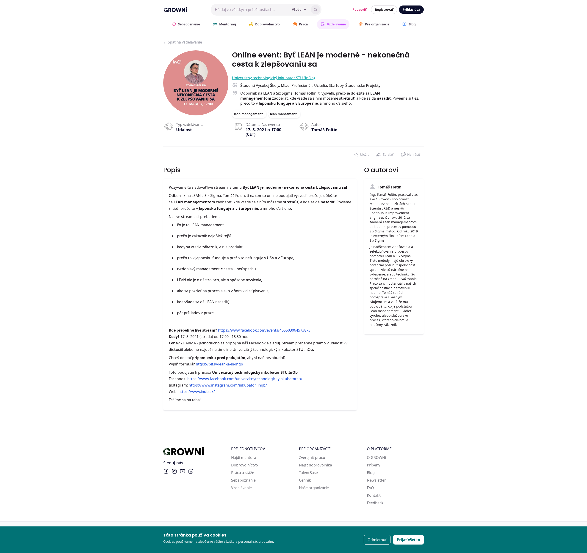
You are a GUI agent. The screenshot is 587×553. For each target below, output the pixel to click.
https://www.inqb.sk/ (196, 391)
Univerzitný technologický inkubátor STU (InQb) (273, 77)
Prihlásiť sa (411, 9)
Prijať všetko (408, 539)
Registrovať (384, 9)
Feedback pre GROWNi (386, 502)
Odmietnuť (377, 539)
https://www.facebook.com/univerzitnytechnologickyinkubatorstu (244, 378)
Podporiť (359, 9)
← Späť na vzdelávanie (182, 42)
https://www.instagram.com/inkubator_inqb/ (228, 385)
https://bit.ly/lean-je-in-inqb (219, 364)
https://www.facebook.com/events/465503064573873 (264, 330)
